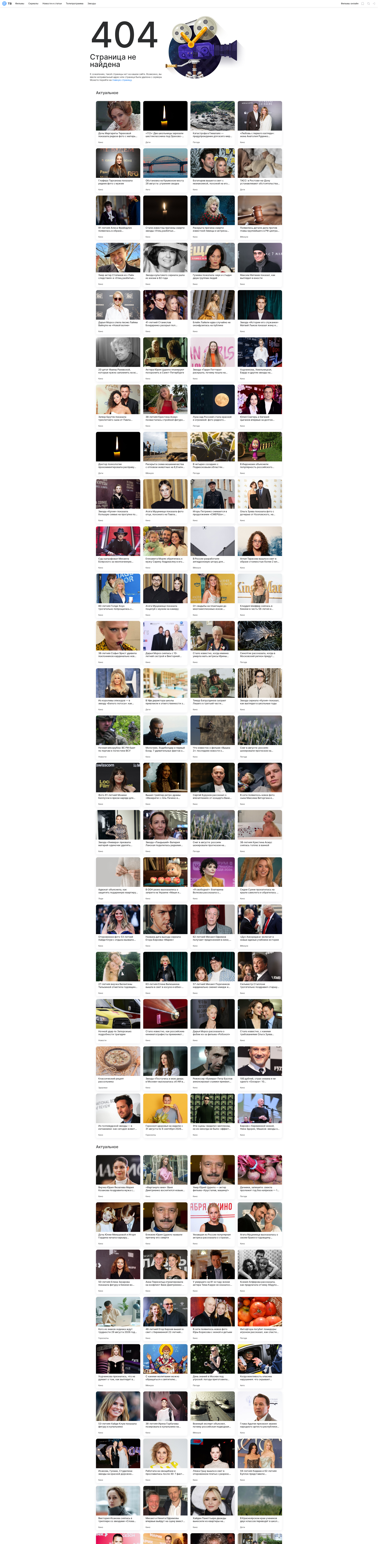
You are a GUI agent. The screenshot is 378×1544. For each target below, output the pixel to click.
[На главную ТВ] (9, 3)
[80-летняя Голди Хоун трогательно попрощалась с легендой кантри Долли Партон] (118, 596)
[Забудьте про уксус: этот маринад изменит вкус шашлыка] (260, 1257)
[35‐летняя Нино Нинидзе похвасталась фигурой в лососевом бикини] (118, 1163)
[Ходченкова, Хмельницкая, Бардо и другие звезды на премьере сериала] (260, 359)
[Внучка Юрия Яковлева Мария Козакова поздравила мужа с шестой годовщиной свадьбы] (118, 1461)
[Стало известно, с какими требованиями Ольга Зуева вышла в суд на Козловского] (260, 1021)
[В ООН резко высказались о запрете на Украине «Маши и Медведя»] (165, 879)
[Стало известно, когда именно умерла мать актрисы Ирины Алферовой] (212, 643)
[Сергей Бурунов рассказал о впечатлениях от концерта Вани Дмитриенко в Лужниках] (212, 785)
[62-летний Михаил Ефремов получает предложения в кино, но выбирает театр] (212, 927)
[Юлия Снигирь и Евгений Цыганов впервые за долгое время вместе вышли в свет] (260, 407)
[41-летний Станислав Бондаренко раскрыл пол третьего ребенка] (165, 312)
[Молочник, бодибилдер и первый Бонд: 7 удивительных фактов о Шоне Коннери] (165, 738)
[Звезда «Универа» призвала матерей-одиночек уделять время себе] (118, 832)
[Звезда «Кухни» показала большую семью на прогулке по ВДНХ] (118, 501)
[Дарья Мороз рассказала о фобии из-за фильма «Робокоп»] (212, 1021)
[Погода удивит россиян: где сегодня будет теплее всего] (165, 1257)
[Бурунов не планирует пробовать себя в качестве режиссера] (118, 1305)
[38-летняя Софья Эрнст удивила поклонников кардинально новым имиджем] (118, 643)
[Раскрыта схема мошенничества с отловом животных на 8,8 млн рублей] (165, 454)
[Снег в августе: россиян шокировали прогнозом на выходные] (260, 738)
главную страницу (122, 80)
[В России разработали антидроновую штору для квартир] (212, 548)
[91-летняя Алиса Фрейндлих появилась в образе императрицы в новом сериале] (118, 218)
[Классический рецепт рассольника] (118, 1068)
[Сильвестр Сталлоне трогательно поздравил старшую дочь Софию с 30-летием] (260, 974)
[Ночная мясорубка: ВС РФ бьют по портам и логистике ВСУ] (118, 738)
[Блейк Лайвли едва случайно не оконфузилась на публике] (212, 312)
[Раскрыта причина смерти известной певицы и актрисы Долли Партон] (212, 218)
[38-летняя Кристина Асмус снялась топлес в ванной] (260, 832)
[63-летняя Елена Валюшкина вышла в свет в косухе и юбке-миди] (165, 974)
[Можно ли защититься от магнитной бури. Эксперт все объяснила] (118, 1210)
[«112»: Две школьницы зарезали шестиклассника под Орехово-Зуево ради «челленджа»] (165, 123)
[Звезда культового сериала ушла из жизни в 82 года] (165, 265)
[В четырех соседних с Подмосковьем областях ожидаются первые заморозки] (212, 454)
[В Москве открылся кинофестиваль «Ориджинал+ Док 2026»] (260, 1399)
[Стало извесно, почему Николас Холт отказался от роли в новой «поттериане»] (118, 1257)
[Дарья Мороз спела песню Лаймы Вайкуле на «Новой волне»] (118, 312)
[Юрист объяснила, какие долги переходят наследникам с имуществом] (118, 1352)
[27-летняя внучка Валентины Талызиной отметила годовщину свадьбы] (118, 974)
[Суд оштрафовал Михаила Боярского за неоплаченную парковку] (118, 548)
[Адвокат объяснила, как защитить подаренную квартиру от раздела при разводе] (118, 879)
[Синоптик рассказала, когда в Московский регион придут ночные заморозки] (260, 643)
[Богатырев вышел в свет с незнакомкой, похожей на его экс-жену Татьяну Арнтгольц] (212, 170)
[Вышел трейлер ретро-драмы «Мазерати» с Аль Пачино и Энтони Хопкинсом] (165, 785)
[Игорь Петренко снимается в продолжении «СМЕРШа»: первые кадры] (212, 501)
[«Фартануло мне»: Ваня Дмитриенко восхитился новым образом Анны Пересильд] (165, 1461)
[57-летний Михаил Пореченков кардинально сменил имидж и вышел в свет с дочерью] (212, 974)
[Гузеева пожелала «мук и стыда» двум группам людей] (212, 265)
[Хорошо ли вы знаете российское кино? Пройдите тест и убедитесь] (212, 1210)
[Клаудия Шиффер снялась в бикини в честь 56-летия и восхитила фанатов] (260, 596)
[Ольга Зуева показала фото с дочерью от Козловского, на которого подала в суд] (260, 501)
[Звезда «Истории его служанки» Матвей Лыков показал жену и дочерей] (260, 312)
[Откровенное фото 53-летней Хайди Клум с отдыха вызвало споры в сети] (118, 927)
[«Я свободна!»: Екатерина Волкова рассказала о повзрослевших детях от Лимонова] (212, 879)
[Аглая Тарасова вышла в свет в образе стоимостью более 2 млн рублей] (260, 548)
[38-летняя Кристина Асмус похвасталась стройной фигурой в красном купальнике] (165, 407)
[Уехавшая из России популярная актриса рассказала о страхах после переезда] (212, 1508)
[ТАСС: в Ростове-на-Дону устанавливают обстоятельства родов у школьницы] (260, 170)
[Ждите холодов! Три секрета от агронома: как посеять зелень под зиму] (260, 1305)
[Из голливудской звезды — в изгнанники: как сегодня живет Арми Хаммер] (118, 1116)
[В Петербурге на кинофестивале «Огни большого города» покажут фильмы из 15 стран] (165, 1210)
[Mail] (4, 3)
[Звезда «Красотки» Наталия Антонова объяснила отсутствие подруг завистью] (165, 1399)
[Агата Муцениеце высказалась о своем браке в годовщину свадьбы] (260, 1508)
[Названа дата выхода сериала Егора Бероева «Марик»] (165, 927)
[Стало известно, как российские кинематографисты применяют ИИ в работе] (165, 1021)
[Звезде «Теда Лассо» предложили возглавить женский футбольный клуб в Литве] (212, 1257)
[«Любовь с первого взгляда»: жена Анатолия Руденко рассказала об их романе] (260, 123)
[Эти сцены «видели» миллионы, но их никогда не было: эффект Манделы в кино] (212, 1116)
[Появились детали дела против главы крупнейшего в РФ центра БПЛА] (260, 218)
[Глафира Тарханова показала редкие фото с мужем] (118, 170)
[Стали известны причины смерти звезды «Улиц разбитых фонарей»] (165, 218)
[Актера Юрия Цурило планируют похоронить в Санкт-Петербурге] (165, 359)
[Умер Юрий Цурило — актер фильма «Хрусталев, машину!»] (212, 1461)
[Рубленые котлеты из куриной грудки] (212, 1399)
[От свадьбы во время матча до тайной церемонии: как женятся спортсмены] (165, 1305)
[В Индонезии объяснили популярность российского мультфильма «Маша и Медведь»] (260, 454)
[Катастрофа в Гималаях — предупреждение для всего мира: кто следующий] (212, 123)
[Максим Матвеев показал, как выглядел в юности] (260, 265)
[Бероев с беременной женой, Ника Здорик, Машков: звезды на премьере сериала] (260, 1116)
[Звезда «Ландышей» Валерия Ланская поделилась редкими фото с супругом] (165, 832)
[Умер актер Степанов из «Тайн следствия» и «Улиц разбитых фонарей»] (118, 265)
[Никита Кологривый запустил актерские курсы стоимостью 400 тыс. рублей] (165, 1352)
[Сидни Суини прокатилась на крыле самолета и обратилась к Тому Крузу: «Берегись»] (260, 879)
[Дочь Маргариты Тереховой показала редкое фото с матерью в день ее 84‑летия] (118, 123)
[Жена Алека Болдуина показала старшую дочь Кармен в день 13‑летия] (260, 1163)
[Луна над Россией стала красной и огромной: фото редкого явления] (212, 407)
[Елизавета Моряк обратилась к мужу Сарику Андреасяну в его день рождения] (165, 548)
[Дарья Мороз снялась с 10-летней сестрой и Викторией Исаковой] (165, 643)
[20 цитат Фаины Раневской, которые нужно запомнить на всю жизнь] (118, 359)
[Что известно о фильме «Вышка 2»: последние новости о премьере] (212, 738)
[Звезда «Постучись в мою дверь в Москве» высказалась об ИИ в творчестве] (165, 1068)
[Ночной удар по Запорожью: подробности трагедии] (118, 1021)
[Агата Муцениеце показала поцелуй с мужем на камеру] (165, 596)
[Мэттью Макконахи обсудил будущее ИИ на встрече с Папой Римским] (212, 1352)
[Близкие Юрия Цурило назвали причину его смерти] (165, 1508)
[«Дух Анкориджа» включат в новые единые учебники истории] (260, 927)
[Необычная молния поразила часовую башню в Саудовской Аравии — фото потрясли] (260, 1352)
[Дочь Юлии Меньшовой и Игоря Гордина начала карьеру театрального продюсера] (118, 1508)
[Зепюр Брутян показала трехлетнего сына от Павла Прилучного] (118, 407)
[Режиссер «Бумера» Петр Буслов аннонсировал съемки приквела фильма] (212, 1068)
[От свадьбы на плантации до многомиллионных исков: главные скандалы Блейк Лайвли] (212, 596)
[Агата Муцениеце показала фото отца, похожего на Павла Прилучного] (165, 501)
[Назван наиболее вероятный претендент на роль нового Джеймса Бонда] (212, 1305)
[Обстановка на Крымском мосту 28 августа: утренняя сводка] (165, 170)
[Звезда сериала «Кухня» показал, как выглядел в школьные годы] (260, 690)
